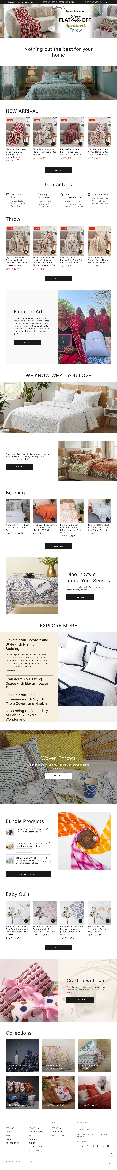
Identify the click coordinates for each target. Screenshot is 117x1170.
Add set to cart (28, 874)
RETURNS (56, 1128)
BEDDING (10, 1128)
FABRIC (9, 1135)
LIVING (9, 1132)
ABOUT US (27, 342)
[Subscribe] (110, 1128)
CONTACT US (35, 1139)
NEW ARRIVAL (58, 1132)
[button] (7, 7)
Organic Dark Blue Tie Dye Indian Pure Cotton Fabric (29, 830)
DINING (9, 1139)
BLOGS (32, 1143)
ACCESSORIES (12, 1143)
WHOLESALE (35, 1150)
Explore (19, 467)
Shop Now (80, 1000)
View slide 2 (62, 33)
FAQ (30, 1135)
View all (58, 170)
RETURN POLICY (36, 1147)
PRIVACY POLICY (37, 1132)
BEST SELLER (58, 1135)
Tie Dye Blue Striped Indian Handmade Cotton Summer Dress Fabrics (28, 860)
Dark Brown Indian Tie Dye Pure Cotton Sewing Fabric (29, 844)
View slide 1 (55, 33)
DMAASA (15, 1162)
